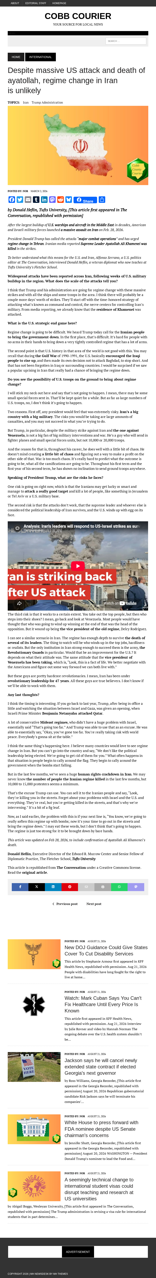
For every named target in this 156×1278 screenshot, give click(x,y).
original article (34, 872)
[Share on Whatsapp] (119, 887)
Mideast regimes (54, 722)
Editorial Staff (35, 3)
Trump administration (47, 102)
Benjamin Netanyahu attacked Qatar (72, 713)
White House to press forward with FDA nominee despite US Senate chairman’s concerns (101, 1129)
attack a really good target (46, 491)
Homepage (59, 3)
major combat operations (97, 238)
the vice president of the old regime (89, 629)
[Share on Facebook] (20, 887)
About (15, 3)
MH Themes (60, 1273)
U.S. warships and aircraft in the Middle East (81, 224)
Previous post (67, 904)
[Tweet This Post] (36, 887)
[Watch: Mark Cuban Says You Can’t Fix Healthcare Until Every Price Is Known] (34, 1017)
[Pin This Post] (70, 887)
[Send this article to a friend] (86, 887)
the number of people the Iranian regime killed (65, 779)
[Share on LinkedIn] (53, 887)
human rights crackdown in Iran (104, 774)
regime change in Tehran (26, 243)
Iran (26, 102)
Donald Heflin (25, 209)
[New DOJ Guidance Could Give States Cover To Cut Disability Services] (34, 966)
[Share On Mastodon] (136, 887)
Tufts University (52, 209)
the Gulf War (46, 355)
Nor (25, 191)
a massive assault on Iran (79, 229)
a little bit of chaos (58, 454)
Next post (94, 904)
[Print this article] (102, 887)
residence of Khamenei (115, 309)
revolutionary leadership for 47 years (38, 680)
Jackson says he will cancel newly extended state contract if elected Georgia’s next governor (101, 1067)
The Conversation (71, 867)
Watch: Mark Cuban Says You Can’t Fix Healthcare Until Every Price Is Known (103, 1004)
